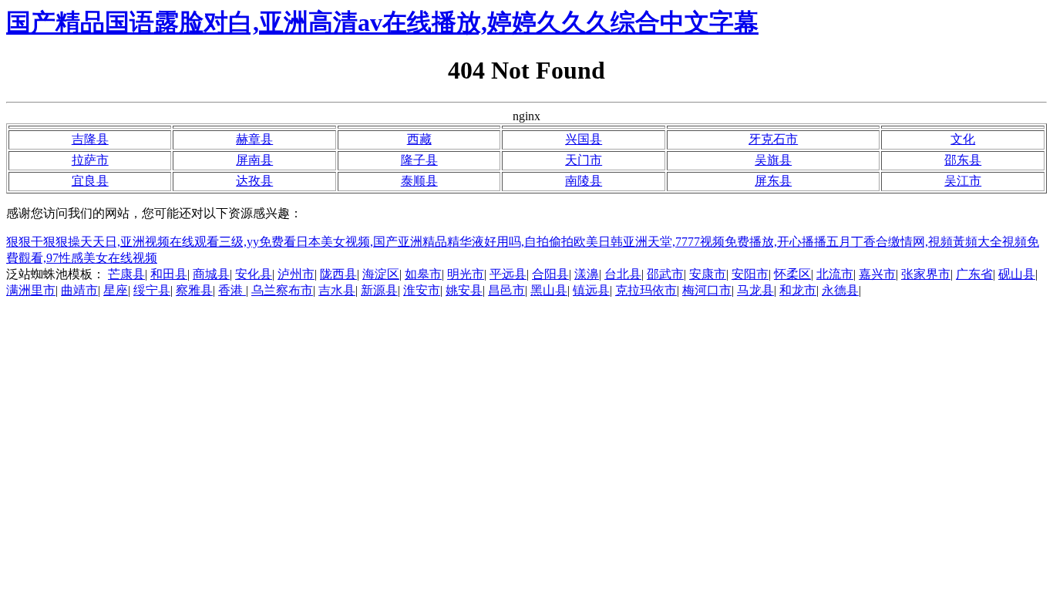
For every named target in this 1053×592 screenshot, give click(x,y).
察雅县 (194, 290)
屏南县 (254, 159)
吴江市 (962, 180)
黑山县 (548, 290)
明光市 (465, 274)
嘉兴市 (877, 274)
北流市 (834, 274)
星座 (115, 290)
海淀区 (380, 274)
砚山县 (1016, 274)
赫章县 (254, 139)
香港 (232, 290)
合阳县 (550, 274)
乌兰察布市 (282, 290)
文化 (962, 139)
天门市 (583, 159)
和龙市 (797, 290)
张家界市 (925, 274)
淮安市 (421, 290)
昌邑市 (506, 290)
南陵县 (583, 180)
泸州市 (296, 274)
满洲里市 (31, 290)
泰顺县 (419, 180)
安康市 (707, 274)
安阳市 (750, 274)
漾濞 (586, 274)
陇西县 (338, 274)
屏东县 (773, 180)
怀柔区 (792, 274)
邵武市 (665, 274)
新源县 (379, 290)
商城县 (211, 274)
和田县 (168, 274)
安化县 (253, 274)
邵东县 (962, 159)
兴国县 (583, 139)
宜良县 (90, 180)
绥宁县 (151, 290)
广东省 (974, 274)
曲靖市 (79, 290)
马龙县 (755, 290)
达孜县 (254, 180)
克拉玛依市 (646, 290)
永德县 (840, 290)
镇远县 (591, 290)
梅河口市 (707, 290)
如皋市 (423, 274)
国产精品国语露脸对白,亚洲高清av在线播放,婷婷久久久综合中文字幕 (382, 22)
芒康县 (126, 274)
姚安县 (464, 290)
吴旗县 (773, 159)
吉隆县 (90, 139)
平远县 (507, 274)
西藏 (419, 139)
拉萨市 (90, 159)
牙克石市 (773, 139)
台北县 (622, 274)
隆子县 (419, 159)
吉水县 (336, 290)
